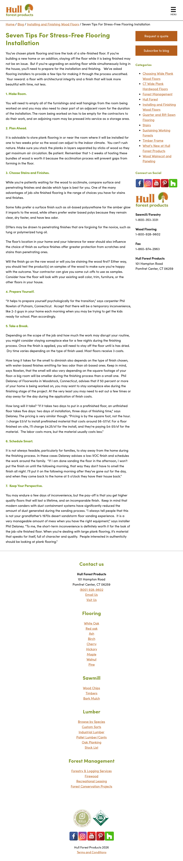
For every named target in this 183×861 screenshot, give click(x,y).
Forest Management (157, 94)
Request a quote (156, 36)
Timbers (91, 693)
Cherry (92, 644)
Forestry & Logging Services (91, 771)
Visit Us (91, 600)
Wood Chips (91, 688)
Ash (91, 633)
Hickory (91, 649)
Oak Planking (91, 742)
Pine (91, 664)
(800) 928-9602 (91, 589)
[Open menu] (173, 9)
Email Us (91, 594)
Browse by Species (91, 721)
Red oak (92, 628)
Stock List (91, 747)
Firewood (91, 776)
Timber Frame (153, 140)
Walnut (91, 659)
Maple (91, 654)
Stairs (147, 125)
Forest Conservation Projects (91, 786)
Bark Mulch (91, 698)
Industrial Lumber (91, 732)
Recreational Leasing (91, 781)
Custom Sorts (91, 727)
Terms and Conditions (91, 852)
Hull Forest (150, 99)
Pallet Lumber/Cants (91, 737)
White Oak (91, 623)
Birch (91, 639)
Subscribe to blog (156, 50)
